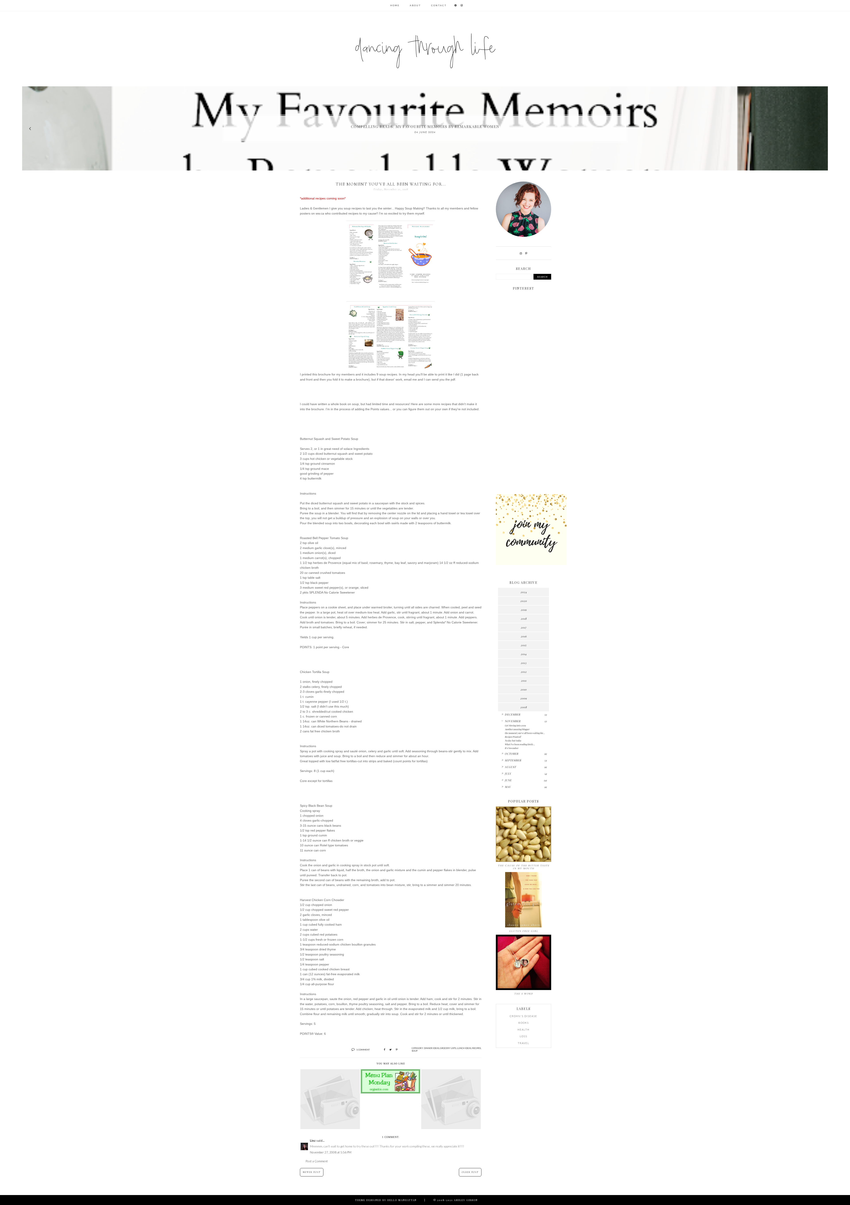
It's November (511, 748)
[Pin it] (397, 1050)
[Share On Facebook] (384, 1050)
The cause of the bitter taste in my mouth (523, 867)
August (510, 767)
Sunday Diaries (425, 126)
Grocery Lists (448, 1048)
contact (439, 5)
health (523, 1029)
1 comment (363, 1049)
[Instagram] (521, 253)
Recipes (476, 1048)
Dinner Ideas (431, 1048)
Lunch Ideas (464, 1048)
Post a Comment (316, 1161)
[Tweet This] (390, 1050)
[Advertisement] (523, 421)
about (415, 5)
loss (523, 1036)
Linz (313, 1140)
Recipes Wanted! (513, 736)
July (508, 773)
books (523, 1022)
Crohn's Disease (523, 1016)
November (513, 721)
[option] (425, 128)
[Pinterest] (526, 253)
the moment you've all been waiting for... (525, 733)
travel (523, 1043)
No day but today (513, 740)
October (511, 753)
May (508, 787)
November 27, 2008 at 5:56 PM (330, 1152)
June (508, 780)
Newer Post (312, 1172)
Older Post (470, 1172)
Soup (414, 1050)
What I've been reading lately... (520, 744)
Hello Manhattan (402, 1200)
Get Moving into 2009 (515, 725)
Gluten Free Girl (523, 931)
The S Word (523, 993)
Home (395, 5)
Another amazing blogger (517, 729)
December (512, 714)
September (513, 760)
